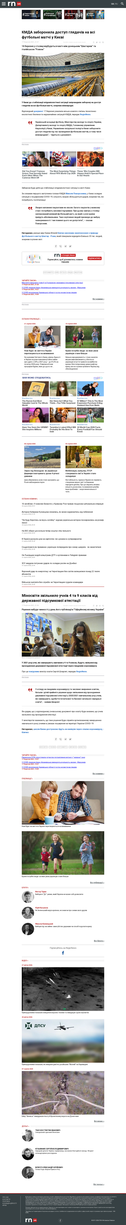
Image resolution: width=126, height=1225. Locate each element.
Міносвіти (43, 747)
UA (112, 4)
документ (38, 111)
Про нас (5, 1197)
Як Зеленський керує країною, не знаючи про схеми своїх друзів (61, 910)
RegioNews (85, 114)
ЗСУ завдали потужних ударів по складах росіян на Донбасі (49, 563)
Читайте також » (29, 280)
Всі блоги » (99, 941)
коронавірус (48, 272)
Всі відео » (99, 1121)
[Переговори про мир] (73, 18)
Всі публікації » (97, 882)
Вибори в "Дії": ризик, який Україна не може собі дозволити (59, 894)
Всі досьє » (99, 1184)
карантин (82, 747)
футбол (63, 272)
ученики (52, 747)
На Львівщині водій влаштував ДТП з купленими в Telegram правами (54, 555)
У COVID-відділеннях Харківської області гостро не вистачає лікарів (49, 293)
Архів (4, 1205)
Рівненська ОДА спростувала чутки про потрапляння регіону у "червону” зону (53, 757)
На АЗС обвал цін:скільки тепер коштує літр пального (46, 531)
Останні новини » (30, 499)
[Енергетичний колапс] (31, 18)
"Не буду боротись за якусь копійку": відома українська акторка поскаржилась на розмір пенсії (63, 521)
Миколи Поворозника (76, 193)
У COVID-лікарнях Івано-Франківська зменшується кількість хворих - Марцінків (54, 288)
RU (116, 4)
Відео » (25, 961)
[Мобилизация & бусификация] (52, 18)
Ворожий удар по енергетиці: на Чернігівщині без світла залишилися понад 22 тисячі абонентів (61, 572)
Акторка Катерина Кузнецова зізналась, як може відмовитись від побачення (57, 512)
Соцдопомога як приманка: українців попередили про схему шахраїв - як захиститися (61, 547)
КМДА (70, 272)
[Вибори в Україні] (95, 18)
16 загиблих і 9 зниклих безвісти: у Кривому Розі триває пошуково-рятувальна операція (62, 504)
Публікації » (27, 779)
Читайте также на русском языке (74, 42)
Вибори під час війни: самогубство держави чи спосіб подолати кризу (63, 926)
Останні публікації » (31, 319)
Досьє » (25, 1126)
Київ (56, 272)
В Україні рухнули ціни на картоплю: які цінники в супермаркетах (52, 539)
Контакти (6, 1199)
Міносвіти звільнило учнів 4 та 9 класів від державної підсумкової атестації (52, 283)
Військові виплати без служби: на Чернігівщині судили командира (52, 582)
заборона (78, 272)
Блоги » (25, 888)
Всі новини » (98, 299)
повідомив (34, 671)
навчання (73, 747)
